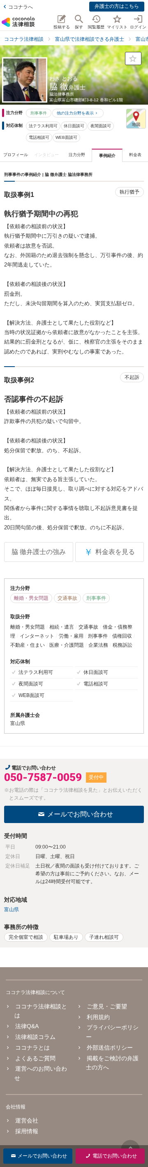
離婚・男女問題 (31, 598)
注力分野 (77, 154)
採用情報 (26, 1131)
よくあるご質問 (35, 1058)
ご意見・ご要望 (107, 1006)
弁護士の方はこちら (117, 6)
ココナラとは (32, 1047)
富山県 (11, 909)
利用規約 (98, 1017)
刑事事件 (38, 113)
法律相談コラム (35, 1037)
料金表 (135, 154)
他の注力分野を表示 (75, 113)
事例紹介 (107, 155)
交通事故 (67, 598)
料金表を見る (109, 552)
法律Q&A (27, 1026)
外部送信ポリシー (109, 1047)
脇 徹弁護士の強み (39, 551)
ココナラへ (20, 7)
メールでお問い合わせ (80, 814)
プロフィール (15, 154)
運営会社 (26, 1120)
